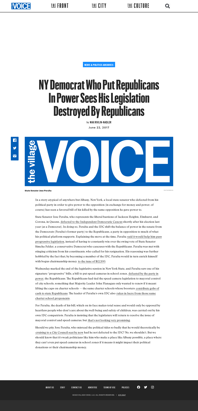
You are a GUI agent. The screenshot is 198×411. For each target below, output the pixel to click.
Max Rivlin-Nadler (100, 121)
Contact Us (76, 387)
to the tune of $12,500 (91, 261)
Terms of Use (109, 387)
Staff (62, 387)
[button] (167, 6)
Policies (125, 387)
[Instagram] (152, 387)
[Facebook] (139, 387)
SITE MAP (122, 395)
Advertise (92, 387)
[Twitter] (145, 387)
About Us (50, 387)
